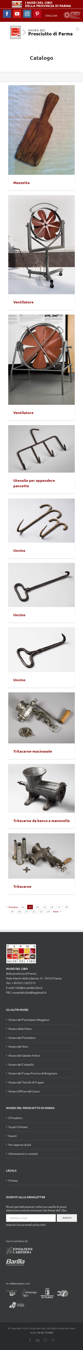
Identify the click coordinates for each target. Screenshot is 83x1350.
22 (33, 911)
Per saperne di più (19, 1144)
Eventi (12, 1136)
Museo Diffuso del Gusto (24, 1091)
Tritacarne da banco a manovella (41, 820)
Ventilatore (23, 302)
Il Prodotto (15, 1118)
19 (12, 911)
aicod (41, 1332)
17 (59, 907)
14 (37, 907)
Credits (49, 1332)
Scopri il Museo (18, 1127)
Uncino (19, 550)
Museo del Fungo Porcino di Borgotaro (32, 1073)
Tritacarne (22, 886)
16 (51, 907)
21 (26, 911)
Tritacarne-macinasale (32, 751)
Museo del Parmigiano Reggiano (28, 1019)
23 (41, 911)
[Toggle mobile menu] (78, 29)
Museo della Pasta (19, 1028)
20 (19, 911)
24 (48, 911)
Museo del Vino (18, 1046)
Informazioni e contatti (23, 1153)
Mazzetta (21, 182)
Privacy (13, 1180)
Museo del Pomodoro (21, 1037)
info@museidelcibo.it (29, 987)
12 (22, 907)
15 (44, 907)
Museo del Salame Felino (24, 1055)
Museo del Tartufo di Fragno (26, 1082)
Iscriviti (67, 1218)
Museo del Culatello (21, 1064)
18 (66, 907)
